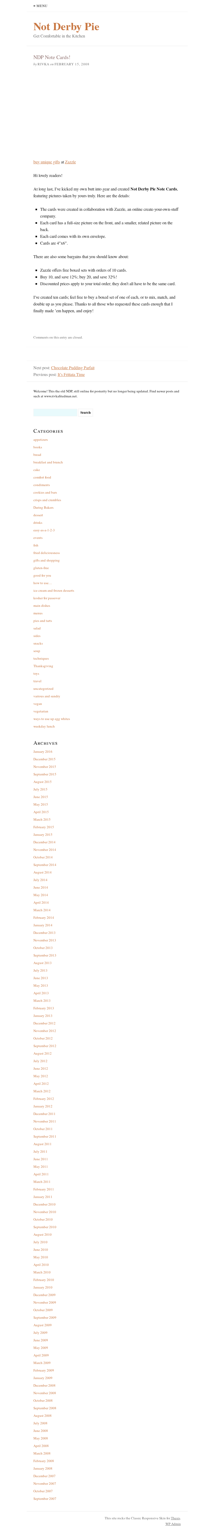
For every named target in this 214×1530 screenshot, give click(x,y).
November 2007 (44, 1483)
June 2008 (40, 1430)
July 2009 (40, 1332)
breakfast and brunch (48, 462)
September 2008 (44, 1408)
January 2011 (42, 1196)
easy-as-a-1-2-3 (44, 530)
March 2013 (42, 1000)
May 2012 (40, 1076)
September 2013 (44, 955)
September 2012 (44, 1045)
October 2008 (43, 1400)
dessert (38, 515)
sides (36, 635)
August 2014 (42, 872)
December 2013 (44, 932)
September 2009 (44, 1317)
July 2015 (40, 789)
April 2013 (41, 993)
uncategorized (43, 688)
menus (38, 613)
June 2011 (40, 1159)
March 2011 (42, 1181)
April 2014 (41, 902)
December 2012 (44, 1023)
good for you (42, 575)
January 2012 (42, 1106)
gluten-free (41, 567)
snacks (38, 643)
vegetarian (40, 711)
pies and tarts (42, 620)
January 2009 (42, 1377)
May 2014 (40, 894)
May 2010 (40, 1257)
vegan (37, 703)
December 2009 (44, 1294)
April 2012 (41, 1083)
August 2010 (42, 1234)
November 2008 (44, 1393)
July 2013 (40, 970)
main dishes (41, 605)
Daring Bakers (43, 507)
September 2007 (44, 1498)
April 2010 (41, 1264)
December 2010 (44, 1204)
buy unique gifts (46, 161)
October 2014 (43, 857)
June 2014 (40, 887)
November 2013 (44, 940)
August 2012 (42, 1053)
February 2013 (43, 1008)
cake (36, 469)
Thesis (175, 1518)
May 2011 (40, 1166)
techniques (41, 658)
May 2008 (40, 1438)
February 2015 (43, 827)
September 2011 (44, 1136)
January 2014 (42, 925)
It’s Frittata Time (71, 374)
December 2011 (44, 1113)
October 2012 (43, 1038)
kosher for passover (46, 598)
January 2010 (42, 1287)
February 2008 (43, 1460)
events (38, 537)
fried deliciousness (46, 552)
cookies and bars (45, 492)
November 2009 (44, 1302)
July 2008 (40, 1423)
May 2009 (40, 1347)
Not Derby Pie (66, 26)
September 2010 (44, 1227)
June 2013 (40, 978)
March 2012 (42, 1091)
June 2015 (40, 796)
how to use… (42, 583)
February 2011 (43, 1189)
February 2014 (43, 917)
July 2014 (40, 879)
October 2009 (43, 1310)
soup (36, 650)
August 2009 (42, 1325)
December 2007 (44, 1476)
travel (37, 681)
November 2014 (44, 849)
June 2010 (40, 1249)
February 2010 (43, 1279)
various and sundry (46, 696)
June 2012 (40, 1068)
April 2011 (41, 1174)
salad (37, 628)
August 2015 (42, 781)
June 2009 (40, 1340)
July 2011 (40, 1151)
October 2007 (43, 1491)
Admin (173, 1523)
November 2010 (44, 1211)
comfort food (42, 477)
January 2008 (42, 1468)
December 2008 (44, 1385)
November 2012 (44, 1030)
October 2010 (43, 1219)
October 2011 (43, 1128)
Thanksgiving (43, 666)
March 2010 (42, 1272)
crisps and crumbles (47, 500)
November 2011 (44, 1121)
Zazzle (70, 161)
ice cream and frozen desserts (53, 590)
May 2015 (40, 804)
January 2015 (42, 834)
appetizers (40, 439)
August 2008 (42, 1415)
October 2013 (43, 947)
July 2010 (40, 1242)
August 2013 (42, 962)
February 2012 (43, 1098)
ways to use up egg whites (51, 718)
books (37, 447)
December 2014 (44, 842)
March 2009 (42, 1362)
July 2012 (40, 1061)
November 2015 (44, 766)
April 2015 (41, 811)
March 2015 (42, 819)
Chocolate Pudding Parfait (72, 367)
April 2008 (41, 1445)
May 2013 (40, 985)
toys (36, 673)
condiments (41, 484)
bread (37, 454)
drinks (37, 522)
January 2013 (42, 1015)
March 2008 (42, 1453)
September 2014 (44, 864)
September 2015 (44, 774)
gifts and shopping (46, 560)
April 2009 (41, 1355)
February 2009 (43, 1370)
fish (35, 545)
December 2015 (44, 759)
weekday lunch (44, 726)
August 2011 (42, 1144)
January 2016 (42, 751)
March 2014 (42, 910)
